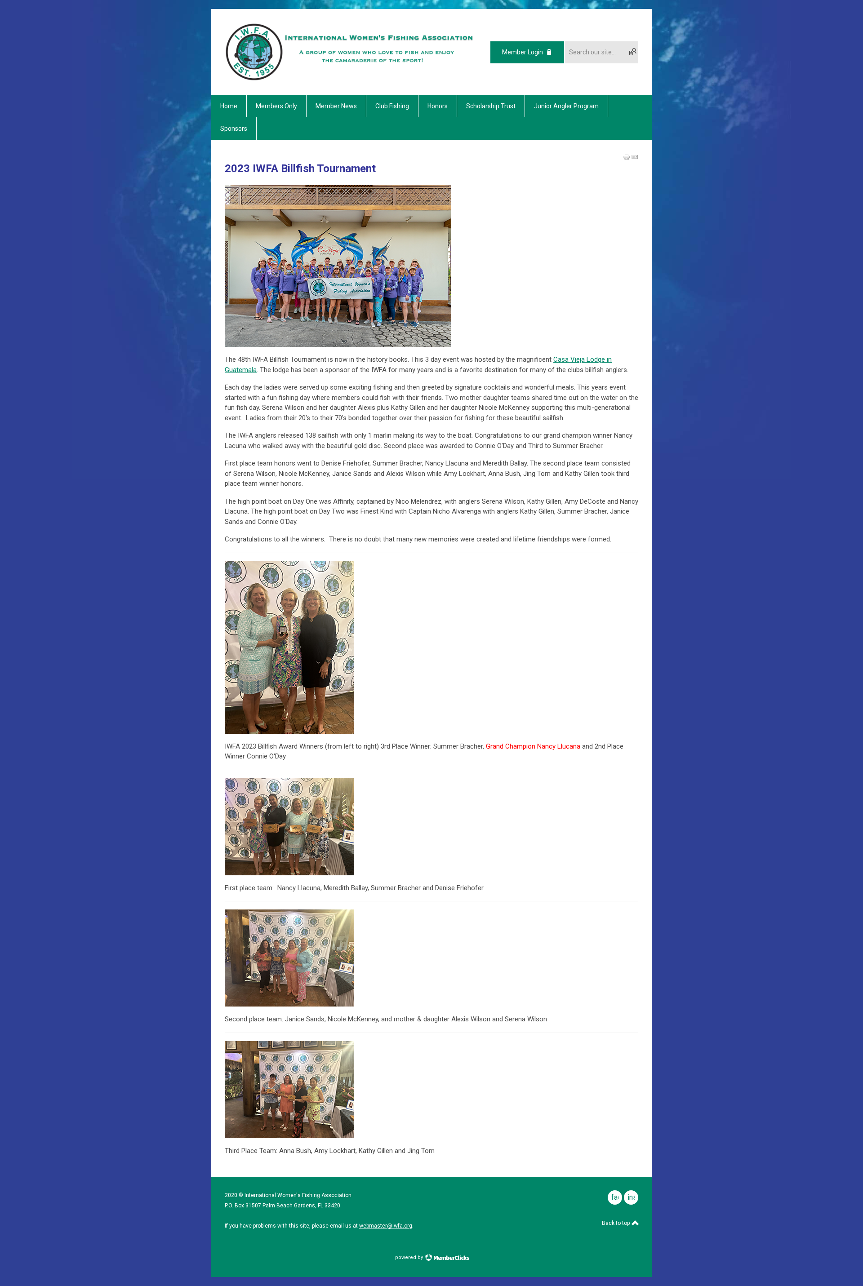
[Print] (626, 157)
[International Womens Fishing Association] (349, 79)
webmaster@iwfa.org (385, 1226)
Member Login (522, 52)
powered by (409, 1257)
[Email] (634, 157)
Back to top (616, 1223)
